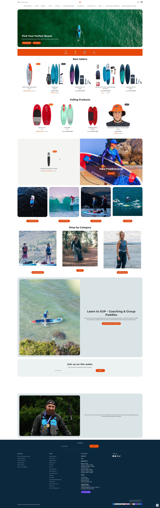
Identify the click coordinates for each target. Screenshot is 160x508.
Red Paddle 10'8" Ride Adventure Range (105, 87)
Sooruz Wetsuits (53, 473)
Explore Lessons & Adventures (111, 323)
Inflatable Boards (38, 272)
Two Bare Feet (52, 469)
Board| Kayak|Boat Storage (129, 6)
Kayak (50, 6)
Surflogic (51, 475)
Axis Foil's (51, 477)
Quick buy (29, 83)
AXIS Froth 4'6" (42, 127)
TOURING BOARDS (96, 221)
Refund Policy (21, 464)
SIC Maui (51, 464)
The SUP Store (26, 504)
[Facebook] (113, 456)
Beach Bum (52, 462)
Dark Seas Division (53, 483)
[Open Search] (19, 2)
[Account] (138, 2)
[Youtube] (115, 456)
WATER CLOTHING (122, 272)
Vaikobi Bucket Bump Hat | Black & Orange (118, 127)
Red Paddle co (52, 471)
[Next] (60, 159)
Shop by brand (28, 6)
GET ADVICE (36, 43)
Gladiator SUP (52, 460)
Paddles (57, 6)
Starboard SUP (53, 456)
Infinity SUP (52, 458)
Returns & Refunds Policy (24, 456)
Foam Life (51, 486)
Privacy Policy (21, 462)
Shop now (111, 173)
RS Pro (51, 467)
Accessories (80, 6)
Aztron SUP (52, 481)
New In (37, 6)
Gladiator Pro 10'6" (131, 87)
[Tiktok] (120, 456)
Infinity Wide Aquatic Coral (29, 87)
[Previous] (37, 159)
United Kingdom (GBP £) (135, 500)
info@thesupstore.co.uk (89, 458)
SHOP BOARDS (26, 43)
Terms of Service (22, 460)
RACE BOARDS (127, 221)
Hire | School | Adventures (112, 6)
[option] (28, 78)
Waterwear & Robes (68, 6)
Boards (43, 6)
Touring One (54, 87)
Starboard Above (92, 127)
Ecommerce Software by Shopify (34, 504)
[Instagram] (117, 456)
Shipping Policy (21, 458)
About (100, 6)
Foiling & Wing (91, 6)
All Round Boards (32, 221)
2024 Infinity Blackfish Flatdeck (48, 168)
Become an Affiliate (22, 467)
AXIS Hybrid (67, 127)
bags (80, 270)
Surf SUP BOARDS (64, 221)
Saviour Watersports (54, 488)
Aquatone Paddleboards (55, 479)
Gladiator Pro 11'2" (80, 87)
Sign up (100, 370)
